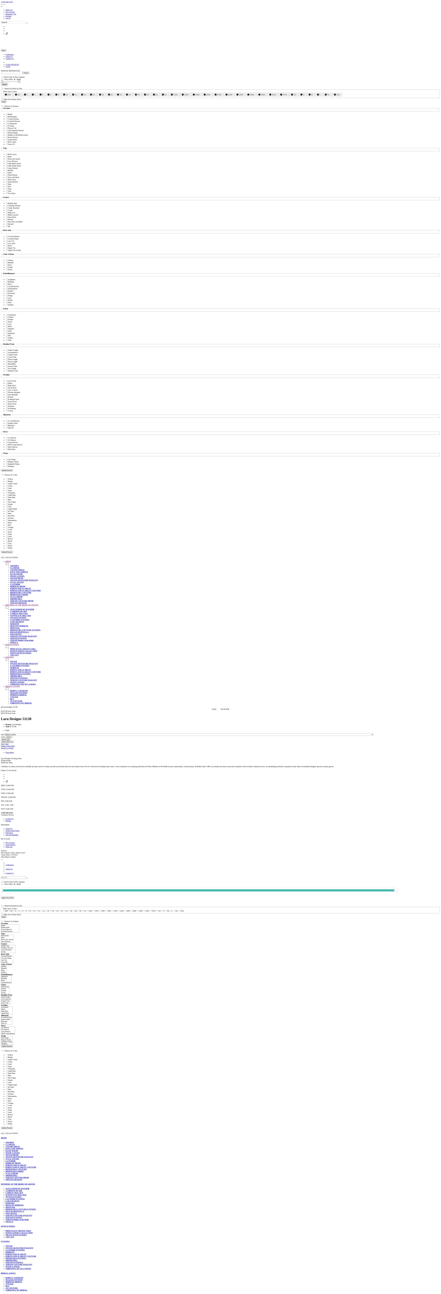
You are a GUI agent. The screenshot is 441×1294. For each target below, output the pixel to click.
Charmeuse (12, 315)
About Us (9, 829)
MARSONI (14, 624)
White (10, 548)
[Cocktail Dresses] (10, 931)
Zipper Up (11, 248)
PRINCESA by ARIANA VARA (23, 649)
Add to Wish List (7, 742)
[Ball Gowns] (7, 936)
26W (241, 94)
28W (252, 94)
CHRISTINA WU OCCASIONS (23, 684)
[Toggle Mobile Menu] (2, 859)
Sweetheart (12, 408)
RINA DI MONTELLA (19, 632)
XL (328, 94)
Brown (10, 539)
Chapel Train (12, 355)
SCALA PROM (16, 597)
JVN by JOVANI (17, 582)
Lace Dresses (12, 161)
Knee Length (12, 362)
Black (10, 541)
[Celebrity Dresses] (8, 948)
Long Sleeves (13, 442)
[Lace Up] (7, 960)
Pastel (10, 269)
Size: (2, 735)
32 (165, 94)
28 (147, 94)
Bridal (10, 114)
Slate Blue (11, 497)
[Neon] (4, 970)
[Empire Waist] (6, 1020)
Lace (9, 298)
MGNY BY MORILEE (19, 626)
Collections (10, 865)
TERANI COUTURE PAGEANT (23, 636)
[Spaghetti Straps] (7, 1042)
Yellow (10, 479)
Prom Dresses (13, 137)
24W (230, 94)
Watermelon (12, 520)
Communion (12, 124)
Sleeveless (11, 449)
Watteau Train (13, 371)
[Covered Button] (7, 956)
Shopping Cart (11, 14)
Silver (10, 546)
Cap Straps (12, 459)
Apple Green (12, 484)
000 (9, 94)
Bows (10, 284)
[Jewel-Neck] (6, 1013)
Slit (9, 226)
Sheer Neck (12, 404)
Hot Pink (11, 516)
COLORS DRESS (17, 570)
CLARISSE (15, 568)
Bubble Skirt (12, 203)
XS (294, 94)
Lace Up (11, 241)
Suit (9, 186)
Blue (9, 500)
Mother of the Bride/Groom (18, 135)
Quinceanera (12, 140)
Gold (10, 536)
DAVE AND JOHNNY (19, 572)
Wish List (9, 10)
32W (274, 94)
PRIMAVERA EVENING (20, 674)
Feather (10, 291)
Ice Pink (11, 511)
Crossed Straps (13, 239)
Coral (10, 530)
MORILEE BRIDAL (18, 695)
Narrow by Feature (11, 106)
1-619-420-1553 (7, 2)
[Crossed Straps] (7, 958)
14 (84, 94)
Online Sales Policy (8, 746)
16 (93, 94)
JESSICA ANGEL (17, 576)
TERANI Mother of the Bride (21, 640)
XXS (285, 94)
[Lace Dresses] (7, 942)
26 (138, 94)
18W (197, 94)
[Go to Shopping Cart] (2, 4)
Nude (10, 534)
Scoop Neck (12, 402)
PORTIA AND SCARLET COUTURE (25, 591)
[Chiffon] (5, 989)
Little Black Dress (14, 163)
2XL (338, 94)
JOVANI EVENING (18, 618)
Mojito (10, 481)
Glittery (10, 260)
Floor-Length (12, 359)
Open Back (12, 217)
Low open (11, 243)
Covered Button (13, 236)
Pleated (10, 219)
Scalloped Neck (13, 399)
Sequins (11, 305)
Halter (10, 383)
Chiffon (10, 317)
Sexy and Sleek (13, 177)
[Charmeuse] (5, 987)
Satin (9, 331)
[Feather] (5, 991)
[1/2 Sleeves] (8, 1028)
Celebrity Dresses (14, 206)
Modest (10, 170)
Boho (10, 157)
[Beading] (6, 979)
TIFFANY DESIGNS (18, 603)
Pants (10, 173)
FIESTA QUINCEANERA (20, 653)
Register (8, 16)
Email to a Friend (7, 748)
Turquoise (11, 493)
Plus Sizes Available (15, 222)
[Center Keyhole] (8, 950)
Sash (9, 302)
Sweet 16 (11, 144)
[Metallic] (4, 968)
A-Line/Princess (14, 421)
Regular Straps (13, 462)
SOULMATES (16, 634)
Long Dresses (13, 168)
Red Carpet (12, 142)
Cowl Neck (12, 381)
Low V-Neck (12, 390)
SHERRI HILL (16, 599)
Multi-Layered (13, 215)
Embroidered (12, 289)
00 (18, 94)
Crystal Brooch (13, 286)
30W (263, 94)
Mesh (10, 326)
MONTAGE (15, 628)
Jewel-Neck (12, 388)
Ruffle (10, 300)
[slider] (396, 890)
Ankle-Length (13, 350)
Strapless (11, 406)
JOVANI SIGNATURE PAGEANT (24, 580)
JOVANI (13, 662)
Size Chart (4, 744)
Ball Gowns (12, 154)
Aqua (10, 490)
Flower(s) (11, 293)
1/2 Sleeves (12, 438)
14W (175, 94)
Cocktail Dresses (14, 121)
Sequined (11, 333)
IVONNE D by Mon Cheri (20, 616)
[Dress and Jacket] (7, 940)
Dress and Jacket (14, 159)
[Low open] (7, 962)
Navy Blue (12, 502)
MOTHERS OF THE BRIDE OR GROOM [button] (18, 1184)
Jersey (10, 322)
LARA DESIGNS (17, 622)
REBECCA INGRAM (19, 691)
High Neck (12, 386)
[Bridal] (10, 926)
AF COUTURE (16, 701)
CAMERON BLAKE (18, 611)
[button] (10, 54)
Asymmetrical (13, 352)
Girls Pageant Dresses (16, 130)
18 (103, 94)
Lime (10, 488)
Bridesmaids (12, 117)
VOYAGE (14, 697)
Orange (10, 527)
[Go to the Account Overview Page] (2, 6)
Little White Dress (14, 166)
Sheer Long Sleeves (15, 445)
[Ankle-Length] (6, 997)
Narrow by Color (11, 475)
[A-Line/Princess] (6, 1018)
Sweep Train (12, 366)
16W (186, 94)
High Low (11, 213)
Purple (10, 504)
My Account (10, 12)
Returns (8, 821)
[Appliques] (6, 977)
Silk (9, 336)
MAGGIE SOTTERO (18, 693)
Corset (10, 210)
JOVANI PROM (16, 578)
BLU (12, 699)
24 (129, 94)
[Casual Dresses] (10, 929)
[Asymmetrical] (6, 999)
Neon (10, 265)
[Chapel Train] (6, 1001)
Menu (4, 50)
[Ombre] (4, 972)
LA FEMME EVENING (19, 620)
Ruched (10, 224)
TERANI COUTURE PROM (21, 601)
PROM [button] (4, 1138)
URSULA (14, 642)
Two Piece (12, 193)
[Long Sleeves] (8, 1032)
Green (10, 486)
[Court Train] (6, 1003)
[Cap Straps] (7, 1038)
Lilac (10, 507)
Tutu (9, 191)
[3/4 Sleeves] (8, 1030)
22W (219, 94)
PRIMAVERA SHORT (19, 595)
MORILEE (14, 668)
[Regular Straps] (7, 1040)
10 (67, 94)
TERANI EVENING (18, 638)
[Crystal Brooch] (6, 983)
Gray (10, 543)
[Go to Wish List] (4, 4)
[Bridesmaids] (10, 928)
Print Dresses (12, 175)
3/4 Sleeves (12, 440)
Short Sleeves (13, 447)
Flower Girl (12, 128)
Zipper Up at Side (14, 250)
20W (208, 94)
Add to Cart (5, 739)
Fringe (10, 296)
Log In (8, 18)
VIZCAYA (14, 655)
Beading (11, 282)
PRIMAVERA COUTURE (20, 593)
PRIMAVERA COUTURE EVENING (25, 630)
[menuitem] (223, 10)
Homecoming (13, 133)
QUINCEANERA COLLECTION (23, 651)
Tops (9, 189)
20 (111, 94)
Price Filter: (9, 79)
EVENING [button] (5, 1241)
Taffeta (10, 338)
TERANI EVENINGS (19, 678)
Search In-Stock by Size (13, 88)
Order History (11, 845)
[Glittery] (4, 966)
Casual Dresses (13, 119)
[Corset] (8, 952)
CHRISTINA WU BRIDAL (21, 703)
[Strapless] (7, 1044)
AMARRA (14, 566)
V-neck (10, 411)
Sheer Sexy (12, 180)
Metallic (11, 263)
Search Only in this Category (14, 77)
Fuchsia (11, 518)
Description (10, 752)
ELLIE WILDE (16, 574)
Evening (11, 126)
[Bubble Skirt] (8, 946)
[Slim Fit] (6, 1023)
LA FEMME (15, 584)
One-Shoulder (13, 395)
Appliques (11, 279)
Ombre (10, 267)
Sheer (10, 246)
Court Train (12, 357)
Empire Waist (13, 423)
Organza (11, 329)
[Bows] (6, 981)
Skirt (9, 184)
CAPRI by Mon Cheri (19, 613)
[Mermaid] (6, 1021)
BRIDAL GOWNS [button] (8, 1273)
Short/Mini (12, 364)
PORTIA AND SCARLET (20, 588)
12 (76, 94)
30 (156, 94)
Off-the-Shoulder (14, 392)
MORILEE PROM (17, 586)
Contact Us (10, 819)
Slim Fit (11, 428)
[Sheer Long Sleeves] (8, 1034)
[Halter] (6, 1009)
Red (9, 525)
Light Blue (12, 495)
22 (120, 94)
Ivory (10, 532)
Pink (9, 513)
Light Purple (12, 509)
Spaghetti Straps (14, 464)
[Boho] (7, 938)
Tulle (9, 340)
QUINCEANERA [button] (8, 1226)
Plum (10, 523)
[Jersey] (5, 993)
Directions (9, 833)
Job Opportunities (12, 835)
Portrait (10, 397)
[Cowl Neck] (6, 1007)
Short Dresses (13, 182)
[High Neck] (6, 1011)
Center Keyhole (13, 208)
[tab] (223, 582)
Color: (3, 737)
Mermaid (11, 425)
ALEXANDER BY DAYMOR (22, 609)
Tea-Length (12, 369)
